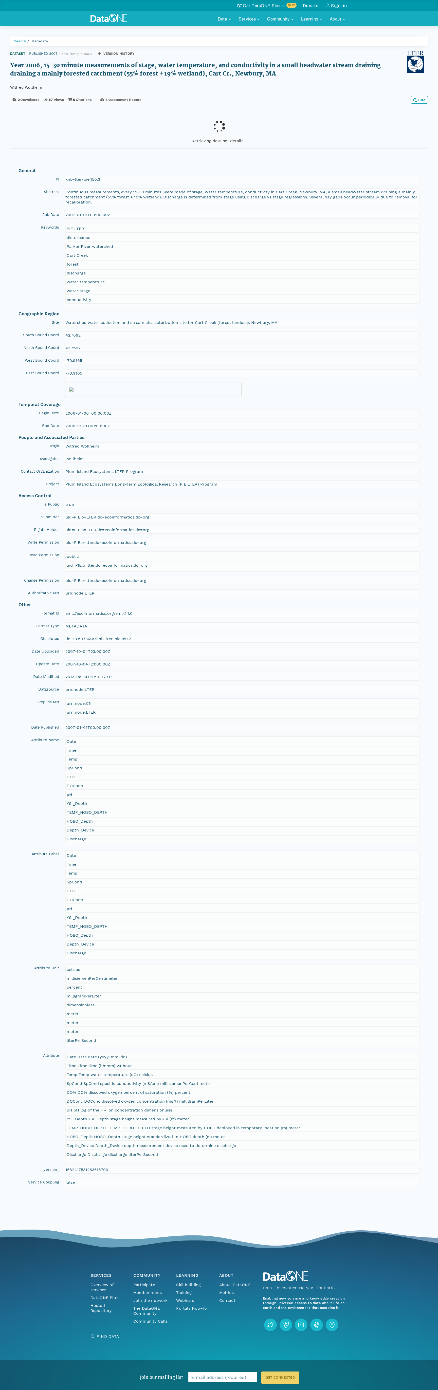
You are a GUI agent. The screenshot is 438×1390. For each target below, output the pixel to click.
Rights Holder (46, 529)
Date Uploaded (45, 651)
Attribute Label (45, 854)
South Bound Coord (41, 335)
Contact (227, 1300)
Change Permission (41, 580)
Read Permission (43, 555)
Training (184, 1292)
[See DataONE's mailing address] (332, 1325)
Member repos (147, 1292)
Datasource (48, 689)
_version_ (50, 1169)
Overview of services (102, 1287)
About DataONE (235, 1284)
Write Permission (43, 542)
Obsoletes (49, 638)
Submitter (50, 517)
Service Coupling (43, 1182)
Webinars (185, 1300)
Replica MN (48, 702)
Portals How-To (191, 1308)
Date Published (45, 727)
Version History (119, 53)
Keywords (50, 227)
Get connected (280, 1377)
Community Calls (150, 1321)
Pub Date (50, 214)
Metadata (39, 41)
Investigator (48, 458)
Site (55, 322)
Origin (53, 446)
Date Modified (46, 676)
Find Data (108, 1336)
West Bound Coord (42, 360)
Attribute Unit (46, 968)
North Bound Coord (41, 347)
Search (20, 41)
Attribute (51, 1055)
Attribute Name (45, 740)
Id (57, 179)
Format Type (47, 626)
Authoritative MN (43, 593)
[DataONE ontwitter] (270, 1325)
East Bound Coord (42, 373)
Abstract (51, 192)
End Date (50, 425)
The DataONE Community (146, 1311)
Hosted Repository (101, 1308)
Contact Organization (40, 471)
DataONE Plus (104, 1297)
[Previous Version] (99, 54)
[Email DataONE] (301, 1325)
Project (52, 484)
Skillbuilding (188, 1284)
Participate (144, 1284)
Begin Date (49, 413)
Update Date (47, 664)
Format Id (50, 613)
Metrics (226, 1292)
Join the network (150, 1300)
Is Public (51, 504)
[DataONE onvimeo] (286, 1325)
